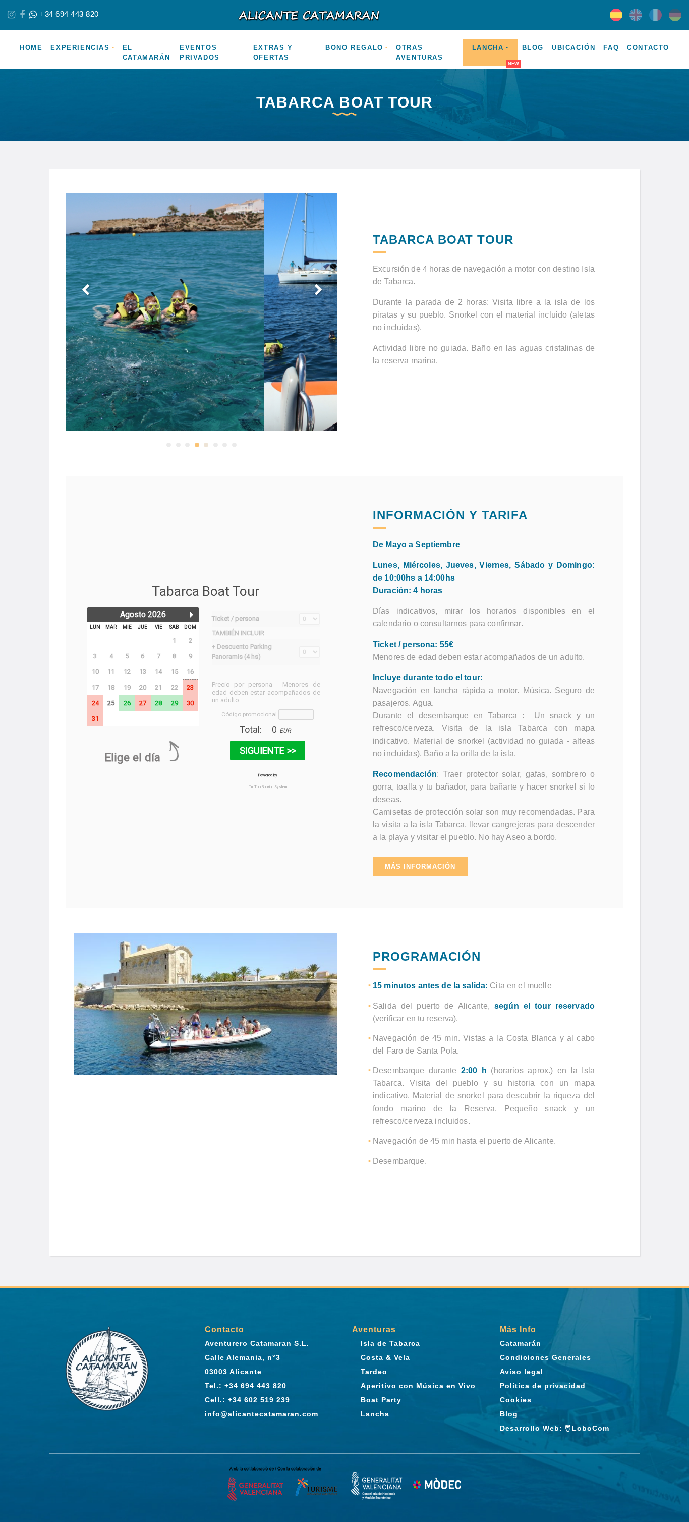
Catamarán (520, 1343)
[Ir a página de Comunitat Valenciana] (282, 1484)
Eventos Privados (200, 52)
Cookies (516, 1400)
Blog (533, 47)
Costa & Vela (385, 1357)
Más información (420, 866)
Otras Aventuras (419, 52)
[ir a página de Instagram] (11, 15)
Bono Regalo (354, 47)
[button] (168, 445)
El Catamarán (146, 52)
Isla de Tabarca (390, 1343)
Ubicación (573, 47)
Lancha (488, 47)
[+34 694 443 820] (33, 15)
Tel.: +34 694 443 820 (245, 1386)
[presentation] (85, 290)
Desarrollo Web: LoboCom (555, 1428)
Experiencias (79, 47)
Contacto (648, 47)
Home (31, 47)
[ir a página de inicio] (344, 15)
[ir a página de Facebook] (22, 15)
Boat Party (381, 1400)
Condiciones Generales (545, 1357)
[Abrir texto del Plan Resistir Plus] (406, 1484)
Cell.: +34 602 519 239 (247, 1400)
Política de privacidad (543, 1386)
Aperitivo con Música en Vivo (418, 1386)
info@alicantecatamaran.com (261, 1414)
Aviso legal (521, 1372)
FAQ (611, 47)
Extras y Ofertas (273, 52)
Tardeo (374, 1372)
